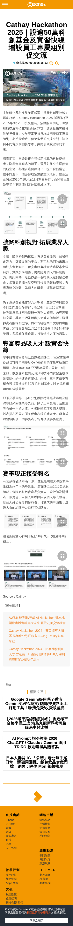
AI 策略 (44, 878)
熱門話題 (45, 835)
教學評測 (13, 870)
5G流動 (10, 823)
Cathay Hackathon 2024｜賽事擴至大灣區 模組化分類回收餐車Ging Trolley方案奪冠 (36, 636)
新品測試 (11, 878)
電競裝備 (45, 859)
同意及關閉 (36, 920)
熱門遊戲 (45, 855)
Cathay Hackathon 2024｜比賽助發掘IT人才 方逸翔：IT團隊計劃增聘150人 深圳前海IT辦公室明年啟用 (37, 654)
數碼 (8, 832)
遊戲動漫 (47, 850)
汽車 (8, 843)
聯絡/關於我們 (14, 902)
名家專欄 (45, 882)
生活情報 (45, 823)
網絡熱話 (45, 819)
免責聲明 (11, 898)
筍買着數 (45, 827)
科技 (8, 684)
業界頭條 (45, 874)
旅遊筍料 (45, 832)
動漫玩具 (45, 863)
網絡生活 (47, 815)
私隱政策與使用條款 (39, 912)
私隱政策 (11, 894)
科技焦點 (13, 815)
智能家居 (11, 835)
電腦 (8, 827)
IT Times (48, 870)
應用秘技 (11, 874)
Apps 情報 (12, 882)
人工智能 (11, 848)
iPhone (10, 819)
